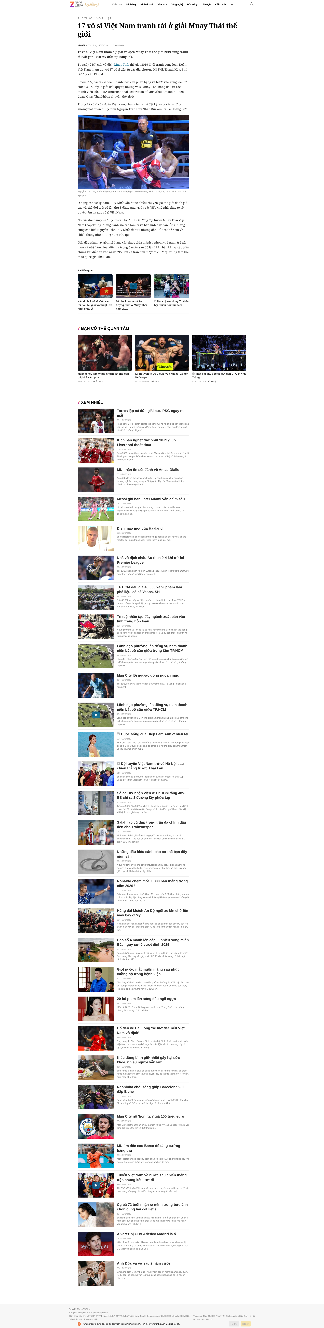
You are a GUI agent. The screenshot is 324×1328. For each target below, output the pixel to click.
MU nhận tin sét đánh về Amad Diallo (148, 470)
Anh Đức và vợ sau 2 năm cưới (143, 1263)
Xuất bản (117, 4)
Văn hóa (162, 4)
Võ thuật (104, 18)
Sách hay (131, 4)
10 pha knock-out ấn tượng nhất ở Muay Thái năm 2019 (131, 305)
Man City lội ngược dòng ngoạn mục (148, 675)
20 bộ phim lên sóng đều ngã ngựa (146, 999)
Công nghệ (177, 4)
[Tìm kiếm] (252, 4)
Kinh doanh (146, 4)
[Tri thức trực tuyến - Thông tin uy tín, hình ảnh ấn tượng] (84, 4)
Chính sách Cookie (163, 1324)
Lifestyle (206, 4)
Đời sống (192, 4)
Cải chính (220, 4)
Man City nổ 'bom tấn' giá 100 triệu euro (150, 1116)
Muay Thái (121, 65)
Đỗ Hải (81, 45)
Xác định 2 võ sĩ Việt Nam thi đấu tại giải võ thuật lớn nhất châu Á (95, 305)
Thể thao (85, 18)
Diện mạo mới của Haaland (140, 528)
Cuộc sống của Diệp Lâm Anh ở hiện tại (154, 734)
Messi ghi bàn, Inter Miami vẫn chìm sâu (151, 499)
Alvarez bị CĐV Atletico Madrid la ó (146, 1234)
